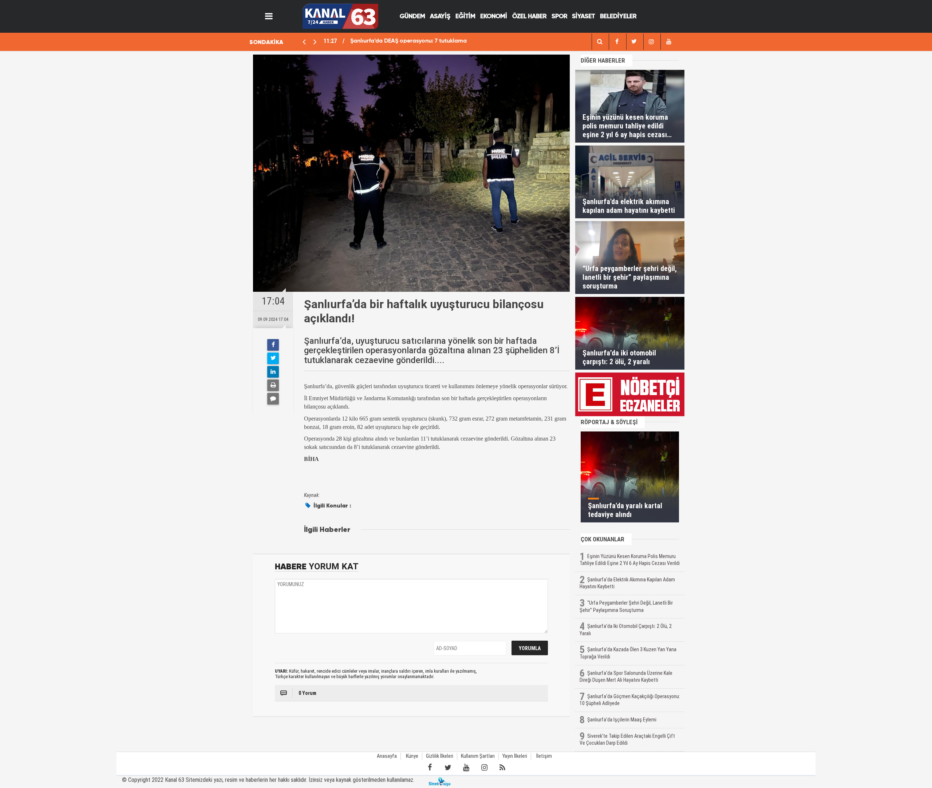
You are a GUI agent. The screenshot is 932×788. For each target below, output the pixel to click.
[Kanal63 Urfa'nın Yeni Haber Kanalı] (340, 15)
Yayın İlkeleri (514, 756)
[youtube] (668, 41)
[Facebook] (273, 345)
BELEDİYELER (618, 16)
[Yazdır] (273, 385)
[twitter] (634, 41)
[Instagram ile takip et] (484, 767)
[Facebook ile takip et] (429, 767)
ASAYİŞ (440, 16)
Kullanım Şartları (478, 756)
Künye (412, 756)
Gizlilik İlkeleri (439, 756)
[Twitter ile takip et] (448, 767)
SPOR (559, 16)
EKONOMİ (493, 16)
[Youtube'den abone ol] (466, 767)
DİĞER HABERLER (603, 60)
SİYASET (583, 16)
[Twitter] (273, 358)
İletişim (544, 756)
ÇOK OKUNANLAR (602, 539)
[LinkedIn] (273, 372)
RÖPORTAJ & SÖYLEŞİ (609, 422)
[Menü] (269, 16)
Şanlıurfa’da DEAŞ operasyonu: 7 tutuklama (408, 41)
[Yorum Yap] (273, 399)
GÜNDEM (412, 16)
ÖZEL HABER (529, 16)
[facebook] (600, 41)
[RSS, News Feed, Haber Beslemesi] (502, 767)
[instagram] (651, 41)
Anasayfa (387, 756)
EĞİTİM (465, 16)
